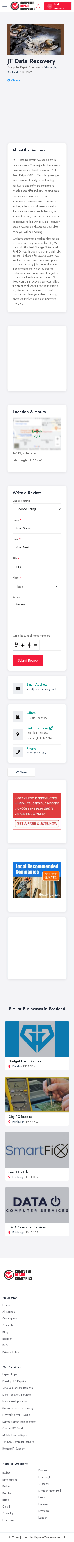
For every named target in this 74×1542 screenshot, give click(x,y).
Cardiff (6, 1506)
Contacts (7, 1325)
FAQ (5, 1345)
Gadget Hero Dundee (24, 1061)
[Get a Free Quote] (37, 811)
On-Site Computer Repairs (18, 1442)
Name (16, 520)
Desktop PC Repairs (14, 1381)
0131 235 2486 (36, 753)
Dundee (17, 1066)
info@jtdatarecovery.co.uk (42, 689)
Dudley (42, 1470)
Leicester (43, 1504)
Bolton (6, 1486)
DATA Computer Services (27, 1227)
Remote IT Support (13, 1448)
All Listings (8, 1312)
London (42, 1517)
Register (7, 1339)
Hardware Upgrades (14, 1401)
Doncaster (8, 1520)
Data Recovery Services (16, 1395)
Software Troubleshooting (17, 1408)
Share (23, 772)
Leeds (41, 1497)
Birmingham (9, 1479)
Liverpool (43, 1511)
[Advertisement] (37, 107)
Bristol (6, 1500)
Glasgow (43, 1484)
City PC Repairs (20, 1116)
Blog (5, 1332)
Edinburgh (50, 67)
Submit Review (28, 660)
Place (16, 578)
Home (6, 1305)
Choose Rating (21, 501)
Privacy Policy (10, 1352)
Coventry (7, 1513)
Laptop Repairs (11, 1374)
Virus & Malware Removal (18, 1388)
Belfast (6, 1473)
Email (15, 539)
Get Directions (38, 728)
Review (17, 597)
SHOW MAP (37, 434)
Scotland (12, 72)
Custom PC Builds (13, 1428)
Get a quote (9, 1318)
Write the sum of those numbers (31, 636)
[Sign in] (38, 6)
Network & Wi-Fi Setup (16, 1415)
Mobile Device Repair (15, 1435)
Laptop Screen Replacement (19, 1422)
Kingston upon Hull (49, 1491)
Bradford (7, 1493)
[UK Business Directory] (37, 880)
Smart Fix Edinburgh (23, 1172)
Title (15, 558)
